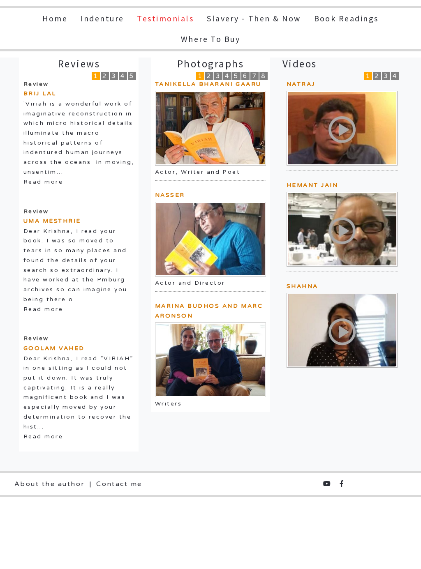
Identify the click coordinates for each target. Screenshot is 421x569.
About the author (49, 484)
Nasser (170, 194)
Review (36, 84)
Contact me (119, 484)
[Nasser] (210, 239)
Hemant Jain (312, 185)
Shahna (302, 286)
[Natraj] (342, 127)
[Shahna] (342, 329)
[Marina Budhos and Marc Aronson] (210, 360)
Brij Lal (39, 93)
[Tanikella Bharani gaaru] (210, 128)
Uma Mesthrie (52, 220)
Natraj (301, 84)
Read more (43, 181)
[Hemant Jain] (342, 228)
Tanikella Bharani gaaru (208, 84)
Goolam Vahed (54, 348)
